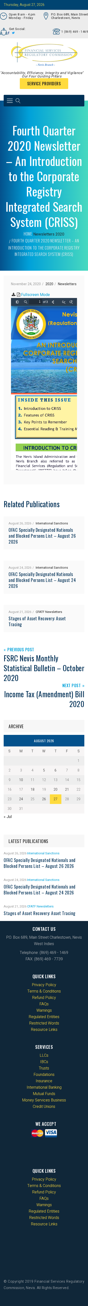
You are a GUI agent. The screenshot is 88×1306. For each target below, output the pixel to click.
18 (32, 789)
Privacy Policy (44, 985)
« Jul (8, 817)
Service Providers (44, 84)
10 (21, 780)
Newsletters (44, 234)
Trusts (44, 1068)
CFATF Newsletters (49, 611)
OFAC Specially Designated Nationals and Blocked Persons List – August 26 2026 (42, 536)
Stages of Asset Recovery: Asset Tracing (37, 621)
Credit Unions (44, 1107)
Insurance (44, 1081)
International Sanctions (52, 523)
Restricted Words (44, 1023)
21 (67, 789)
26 (44, 799)
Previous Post (20, 650)
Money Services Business (44, 1100)
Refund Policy (44, 998)
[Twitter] (13, 33)
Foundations (44, 1075)
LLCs (44, 1055)
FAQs (44, 1004)
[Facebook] (9, 33)
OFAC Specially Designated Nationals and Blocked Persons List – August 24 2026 (42, 580)
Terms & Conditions (44, 991)
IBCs (44, 1062)
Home (28, 234)
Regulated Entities (44, 1017)
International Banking (44, 1087)
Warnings (44, 1010)
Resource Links (44, 1030)
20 (55, 789)
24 (21, 799)
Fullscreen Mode (35, 295)
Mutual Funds (44, 1094)
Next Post (71, 685)
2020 (59, 234)
